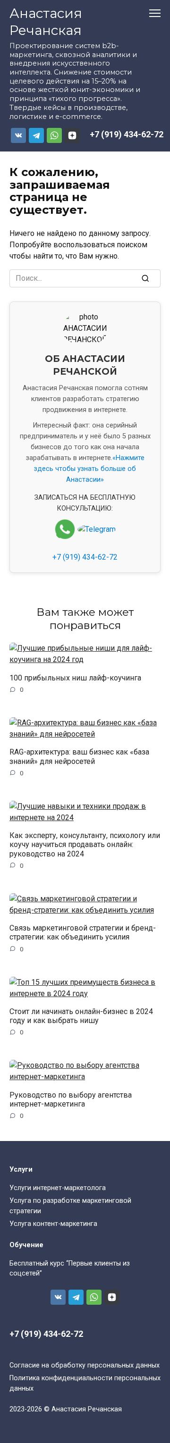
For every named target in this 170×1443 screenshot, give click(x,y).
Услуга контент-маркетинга (53, 1224)
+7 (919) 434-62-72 (126, 134)
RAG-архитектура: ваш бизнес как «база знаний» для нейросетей (79, 756)
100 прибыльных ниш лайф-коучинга (75, 677)
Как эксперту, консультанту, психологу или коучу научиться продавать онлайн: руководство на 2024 (84, 844)
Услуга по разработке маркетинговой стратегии (70, 1206)
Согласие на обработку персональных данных (84, 1365)
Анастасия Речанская (45, 21)
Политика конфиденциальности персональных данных (85, 1383)
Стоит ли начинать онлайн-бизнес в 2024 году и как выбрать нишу (81, 1016)
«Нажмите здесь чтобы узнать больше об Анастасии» (89, 469)
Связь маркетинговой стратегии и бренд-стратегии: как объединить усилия (82, 932)
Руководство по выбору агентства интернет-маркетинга (70, 1099)
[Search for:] (85, 278)
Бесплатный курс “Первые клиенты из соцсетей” (69, 1268)
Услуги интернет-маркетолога (57, 1188)
